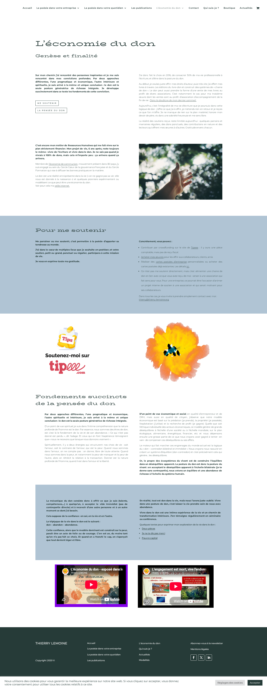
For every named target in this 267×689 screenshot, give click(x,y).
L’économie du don (168, 8)
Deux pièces (148, 528)
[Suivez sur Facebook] (194, 657)
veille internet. (62, 185)
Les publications (141, 8)
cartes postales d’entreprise (171, 261)
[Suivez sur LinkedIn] (209, 657)
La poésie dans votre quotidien (103, 8)
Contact (194, 8)
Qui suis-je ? (211, 8)
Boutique (229, 8)
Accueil (27, 8)
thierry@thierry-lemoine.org (154, 299)
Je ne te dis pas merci (153, 533)
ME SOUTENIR (47, 103)
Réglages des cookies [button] (230, 682)
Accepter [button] (255, 682)
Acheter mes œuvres (152, 257)
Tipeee (194, 247)
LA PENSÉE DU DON (51, 110)
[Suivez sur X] (201, 657)
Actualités (246, 8)
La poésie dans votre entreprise (56, 8)
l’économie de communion (63, 164)
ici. (188, 266)
